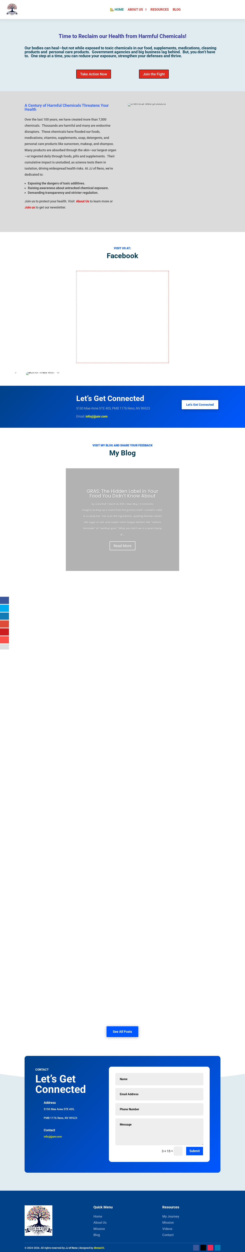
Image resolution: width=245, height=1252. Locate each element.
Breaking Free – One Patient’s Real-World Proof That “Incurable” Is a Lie (86, 643)
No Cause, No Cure (43, 984)
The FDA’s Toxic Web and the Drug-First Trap (64, 886)
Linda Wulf (100, 504)
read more (35, 612)
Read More (122, 545)
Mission (99, 1229)
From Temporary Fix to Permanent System (62, 740)
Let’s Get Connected (200, 404)
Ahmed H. (99, 1247)
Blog (177, 9)
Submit (194, 1151)
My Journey (170, 1216)
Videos (167, 1229)
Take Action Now (93, 74)
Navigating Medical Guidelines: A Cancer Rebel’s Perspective (77, 935)
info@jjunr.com (97, 416)
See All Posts (122, 1031)
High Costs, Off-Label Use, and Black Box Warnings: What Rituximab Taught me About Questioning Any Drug (115, 594)
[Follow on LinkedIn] (217, 1248)
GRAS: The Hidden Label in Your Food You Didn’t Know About (122, 493)
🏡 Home (117, 9)
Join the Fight (154, 74)
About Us (135, 9)
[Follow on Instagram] (210, 1248)
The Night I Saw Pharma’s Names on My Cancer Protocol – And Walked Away (90, 838)
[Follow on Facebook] (196, 1248)
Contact (168, 1235)
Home (97, 1216)
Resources (159, 9)
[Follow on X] (203, 1248)
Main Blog (132, 504)
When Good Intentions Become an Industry (62, 789)
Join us (30, 207)
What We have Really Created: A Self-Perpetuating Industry (76, 691)
